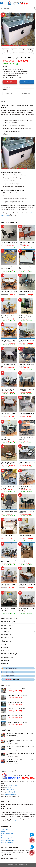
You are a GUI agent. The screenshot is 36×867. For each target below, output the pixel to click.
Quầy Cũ (3, 644)
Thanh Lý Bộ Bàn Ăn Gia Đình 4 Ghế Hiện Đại (8, 316)
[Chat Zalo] (32, 847)
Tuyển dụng (4, 829)
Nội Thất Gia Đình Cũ (7, 625)
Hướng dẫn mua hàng (7, 833)
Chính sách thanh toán (7, 840)
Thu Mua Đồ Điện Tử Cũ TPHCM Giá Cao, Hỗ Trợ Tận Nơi (20, 754)
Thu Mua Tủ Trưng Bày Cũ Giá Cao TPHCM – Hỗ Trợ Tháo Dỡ (20, 747)
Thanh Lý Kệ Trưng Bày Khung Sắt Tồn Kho (26, 560)
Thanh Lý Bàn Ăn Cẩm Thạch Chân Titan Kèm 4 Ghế (8, 389)
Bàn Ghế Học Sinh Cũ (7, 657)
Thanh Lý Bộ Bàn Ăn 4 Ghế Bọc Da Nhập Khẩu (26, 512)
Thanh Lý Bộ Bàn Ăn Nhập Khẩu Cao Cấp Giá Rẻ (26, 389)
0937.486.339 (11, 792)
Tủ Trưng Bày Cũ (6, 641)
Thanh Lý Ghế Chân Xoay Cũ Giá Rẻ (9, 512)
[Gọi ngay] (32, 853)
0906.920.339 (16, 679)
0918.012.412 (10, 790)
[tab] (18, 101)
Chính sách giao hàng (7, 838)
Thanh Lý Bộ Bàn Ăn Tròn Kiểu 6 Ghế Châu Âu (9, 292)
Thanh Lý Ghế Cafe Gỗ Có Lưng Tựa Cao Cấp (26, 243)
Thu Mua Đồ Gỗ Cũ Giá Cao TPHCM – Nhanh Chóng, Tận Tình (19, 741)
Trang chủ (4, 12)
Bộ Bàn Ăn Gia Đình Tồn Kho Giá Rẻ (9, 243)
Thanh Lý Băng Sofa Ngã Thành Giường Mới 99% (26, 414)
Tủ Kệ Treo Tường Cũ (6, 535)
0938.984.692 (13, 785)
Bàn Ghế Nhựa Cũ (6, 660)
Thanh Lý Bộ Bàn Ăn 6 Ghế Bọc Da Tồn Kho (8, 609)
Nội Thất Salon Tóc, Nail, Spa (9, 654)
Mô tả (3, 101)
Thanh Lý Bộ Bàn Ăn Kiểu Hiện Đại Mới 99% (26, 487)
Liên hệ (3, 831)
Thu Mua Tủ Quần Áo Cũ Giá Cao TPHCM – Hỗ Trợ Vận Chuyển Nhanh (19, 734)
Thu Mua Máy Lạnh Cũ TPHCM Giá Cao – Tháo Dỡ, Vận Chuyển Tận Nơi (19, 760)
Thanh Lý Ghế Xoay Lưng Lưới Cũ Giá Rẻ (26, 365)
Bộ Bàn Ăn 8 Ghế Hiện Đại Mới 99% (26, 292)
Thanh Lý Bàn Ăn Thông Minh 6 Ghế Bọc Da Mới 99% (8, 463)
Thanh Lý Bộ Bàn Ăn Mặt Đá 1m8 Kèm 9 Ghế (27, 585)
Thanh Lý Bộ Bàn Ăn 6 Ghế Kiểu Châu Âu (26, 341)
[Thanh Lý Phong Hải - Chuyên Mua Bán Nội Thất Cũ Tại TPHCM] (18, 3)
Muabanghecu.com (10, 794)
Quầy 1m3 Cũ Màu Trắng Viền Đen (26, 267)
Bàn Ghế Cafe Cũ (6, 635)
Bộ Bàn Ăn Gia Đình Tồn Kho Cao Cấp (27, 463)
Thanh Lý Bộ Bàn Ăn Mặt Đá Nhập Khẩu (8, 585)
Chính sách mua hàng (7, 836)
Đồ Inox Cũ (4, 663)
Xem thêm (14, 821)
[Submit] (34, 8)
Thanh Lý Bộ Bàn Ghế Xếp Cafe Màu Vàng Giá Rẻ (9, 267)
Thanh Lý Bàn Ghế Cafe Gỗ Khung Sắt (7, 487)
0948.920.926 (10, 788)
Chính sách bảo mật (7, 842)
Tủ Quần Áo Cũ (5, 631)
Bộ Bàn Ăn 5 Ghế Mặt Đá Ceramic (25, 536)
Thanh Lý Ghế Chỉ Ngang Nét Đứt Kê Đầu (26, 316)
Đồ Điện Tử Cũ (5, 651)
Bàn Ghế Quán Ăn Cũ (7, 638)
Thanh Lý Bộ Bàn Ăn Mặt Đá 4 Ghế (8, 414)
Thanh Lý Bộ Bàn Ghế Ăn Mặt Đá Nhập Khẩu (26, 609)
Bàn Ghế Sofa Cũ (6, 628)
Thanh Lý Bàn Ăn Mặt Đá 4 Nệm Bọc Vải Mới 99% (9, 438)
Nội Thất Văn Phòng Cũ (8, 622)
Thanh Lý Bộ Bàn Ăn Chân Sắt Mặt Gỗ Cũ (26, 438)
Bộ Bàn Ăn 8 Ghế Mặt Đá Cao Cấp (8, 365)
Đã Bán (10, 12)
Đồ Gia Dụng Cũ (5, 647)
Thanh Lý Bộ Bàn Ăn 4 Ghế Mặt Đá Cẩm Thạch (8, 560)
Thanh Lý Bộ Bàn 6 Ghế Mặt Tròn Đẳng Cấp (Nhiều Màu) (8, 341)
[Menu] (1, 3)
